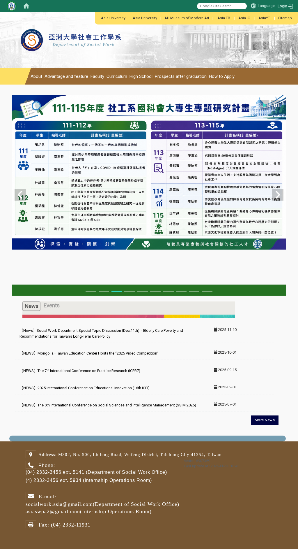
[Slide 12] (155, 291)
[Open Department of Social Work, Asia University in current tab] (71, 26)
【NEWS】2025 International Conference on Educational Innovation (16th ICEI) (84, 388)
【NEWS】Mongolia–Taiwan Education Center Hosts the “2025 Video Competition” (88, 353)
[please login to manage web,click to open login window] (11, 6)
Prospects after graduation (181, 76)
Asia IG (244, 18)
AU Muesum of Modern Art (186, 18)
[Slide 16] (207, 291)
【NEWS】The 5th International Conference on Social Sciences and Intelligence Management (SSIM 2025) (107, 405)
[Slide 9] (142, 291)
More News (265, 420)
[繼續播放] (264, 105)
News (22, 76)
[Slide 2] (104, 291)
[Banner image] (149, 172)
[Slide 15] (194, 291)
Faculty (97, 76)
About (36, 76)
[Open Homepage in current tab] (26, 6)
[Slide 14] (181, 291)
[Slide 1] (91, 291)
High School (141, 76)
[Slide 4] (129, 291)
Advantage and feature (66, 76)
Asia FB (223, 18)
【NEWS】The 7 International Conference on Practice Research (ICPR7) (79, 371)
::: (98, 18)
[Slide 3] (116, 291)
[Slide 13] (168, 291)
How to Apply (222, 76)
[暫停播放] (275, 105)
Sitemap (285, 18)
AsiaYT (264, 18)
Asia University (113, 18)
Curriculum (117, 76)
